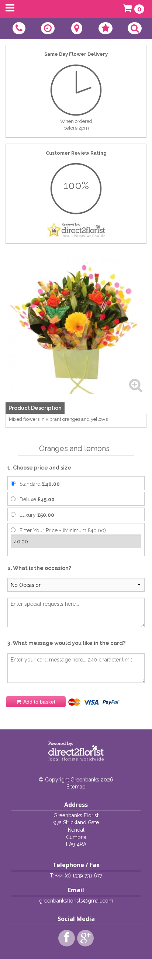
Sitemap (76, 787)
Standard (40, 484)
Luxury (37, 515)
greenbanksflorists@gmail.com (76, 901)
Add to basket (38, 702)
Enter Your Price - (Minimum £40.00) (63, 530)
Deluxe (37, 499)
